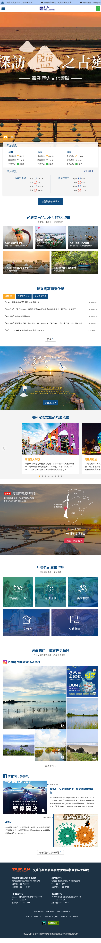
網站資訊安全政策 (63, 912)
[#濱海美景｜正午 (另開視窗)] (82, 713)
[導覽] (3, 8)
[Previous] (4, 448)
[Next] (97, 448)
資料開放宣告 (38, 912)
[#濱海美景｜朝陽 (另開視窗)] (50, 745)
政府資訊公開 (24, 296)
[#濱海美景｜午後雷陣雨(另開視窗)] (34, 697)
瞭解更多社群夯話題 (49, 852)
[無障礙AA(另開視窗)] (53, 923)
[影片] (12, 137)
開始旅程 (49, 402)
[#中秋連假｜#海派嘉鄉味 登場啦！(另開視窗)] (82, 681)
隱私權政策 (50, 912)
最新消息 (9, 296)
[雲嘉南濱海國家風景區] (50, 8)
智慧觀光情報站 (49, 201)
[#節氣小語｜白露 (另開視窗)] (82, 745)
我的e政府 (44, 923)
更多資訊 (87, 171)
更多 (49, 339)
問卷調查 (98, 8)
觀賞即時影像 (73, 540)
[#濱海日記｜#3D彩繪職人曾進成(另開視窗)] (19, 745)
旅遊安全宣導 (40, 296)
